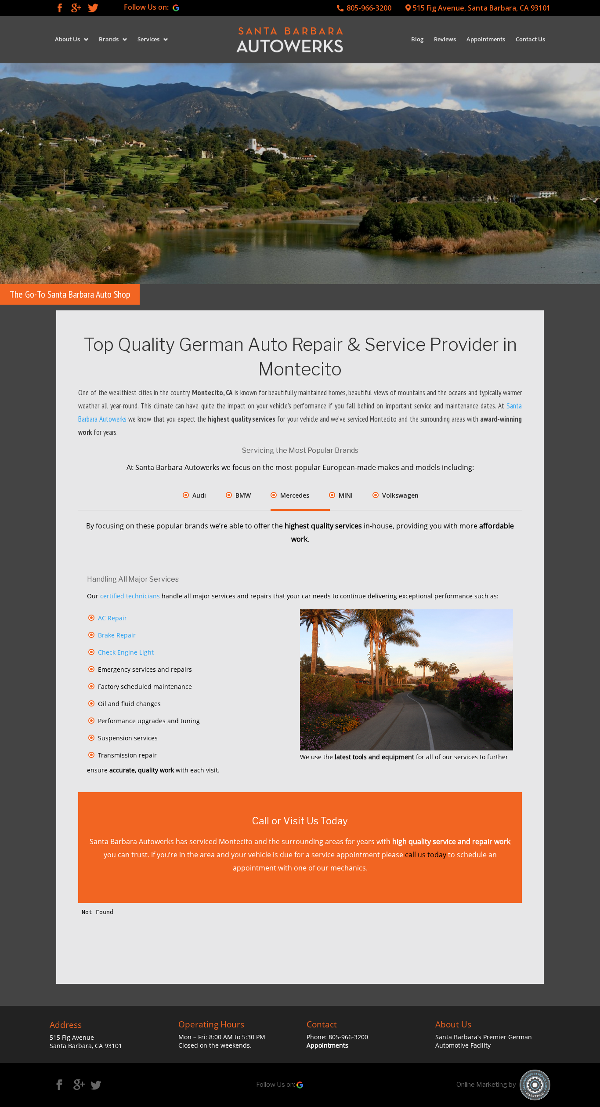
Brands (109, 39)
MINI (346, 495)
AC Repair (112, 618)
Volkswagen (400, 495)
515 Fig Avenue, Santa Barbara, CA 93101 (481, 8)
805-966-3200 (369, 8)
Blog (417, 39)
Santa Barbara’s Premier (471, 1037)
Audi (199, 495)
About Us (67, 39)
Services (148, 39)
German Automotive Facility (483, 1041)
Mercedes (294, 495)
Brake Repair (117, 635)
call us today (425, 854)
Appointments (485, 39)
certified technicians (130, 596)
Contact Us (530, 39)
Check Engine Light (126, 652)
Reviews (445, 39)
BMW (243, 495)
